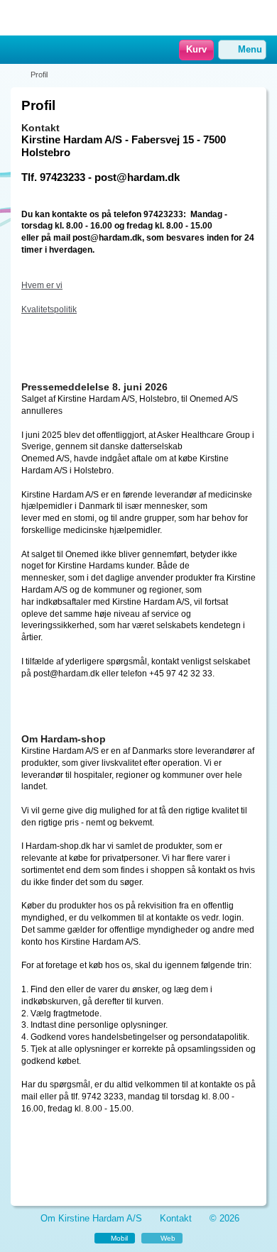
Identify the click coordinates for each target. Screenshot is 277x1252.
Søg (57, 50)
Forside (19, 74)
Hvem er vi (42, 285)
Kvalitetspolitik (49, 309)
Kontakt (176, 1218)
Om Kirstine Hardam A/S (91, 1218)
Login (39, 50)
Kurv (196, 49)
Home (18, 50)
